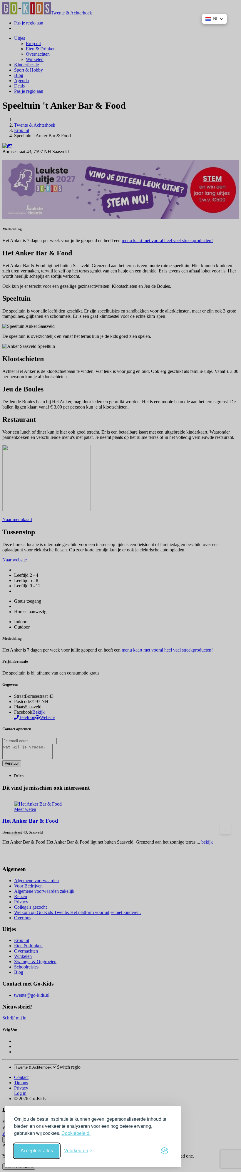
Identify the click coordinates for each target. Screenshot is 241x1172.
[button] (214, 19)
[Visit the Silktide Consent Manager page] (165, 1151)
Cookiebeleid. (76, 1133)
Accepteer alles (37, 1150)
